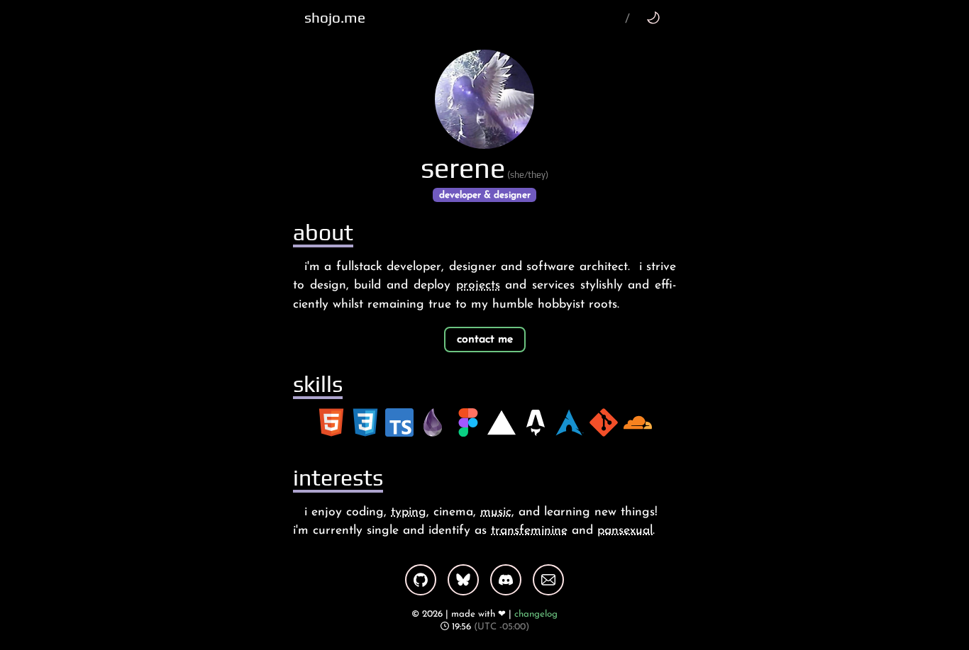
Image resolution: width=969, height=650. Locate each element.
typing (408, 512)
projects (478, 285)
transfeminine (529, 531)
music (495, 512)
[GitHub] (420, 579)
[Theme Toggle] (653, 17)
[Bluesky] (463, 579)
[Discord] (505, 579)
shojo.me (334, 17)
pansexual (625, 531)
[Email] (548, 579)
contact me (485, 339)
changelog (536, 614)
